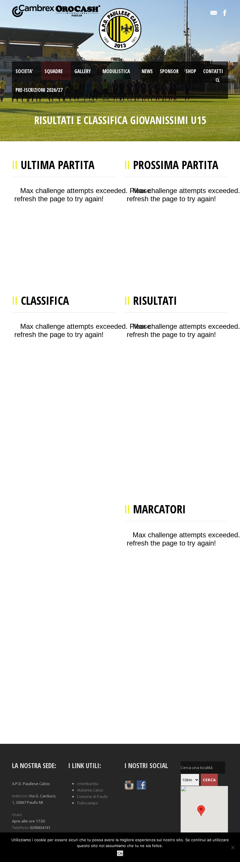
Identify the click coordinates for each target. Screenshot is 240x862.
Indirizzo (19, 796)
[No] (233, 847)
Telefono (20, 827)
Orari (16, 814)
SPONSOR (169, 71)
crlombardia (87, 783)
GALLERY (82, 71)
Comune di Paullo (92, 796)
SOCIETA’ (24, 71)
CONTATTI (213, 71)
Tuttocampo (87, 803)
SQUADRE (53, 71)
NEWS (147, 71)
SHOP (191, 71)
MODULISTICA (116, 71)
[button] (35, 821)
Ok (120, 853)
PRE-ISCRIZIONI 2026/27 (39, 90)
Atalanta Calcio (90, 790)
